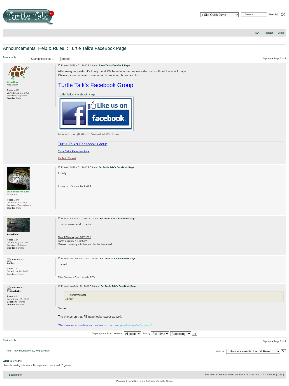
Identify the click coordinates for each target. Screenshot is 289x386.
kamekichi (13, 234)
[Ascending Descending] (183, 333)
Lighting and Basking (212, 2)
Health (231, 2)
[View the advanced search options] (281, 14)
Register (268, 32)
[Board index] (61, 19)
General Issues (139, 2)
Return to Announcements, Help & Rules (28, 350)
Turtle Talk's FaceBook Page (98, 48)
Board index (15, 374)
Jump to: (219, 351)
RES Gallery (84, 2)
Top (282, 161)
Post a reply (9, 57)
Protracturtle (14, 291)
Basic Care (120, 2)
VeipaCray (12, 82)
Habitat (171, 2)
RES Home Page (64, 2)
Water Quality (188, 2)
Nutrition (157, 2)
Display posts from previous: (108, 333)
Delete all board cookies (230, 374)
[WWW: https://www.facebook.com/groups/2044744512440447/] (9, 104)
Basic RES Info (100, 2)
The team (210, 374)
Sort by (146, 333)
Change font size (283, 39)
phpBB (133, 381)
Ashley (11, 263)
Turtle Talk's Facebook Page (76, 94)
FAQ (256, 32)
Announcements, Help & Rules (33, 48)
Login (281, 32)
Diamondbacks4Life (18, 191)
